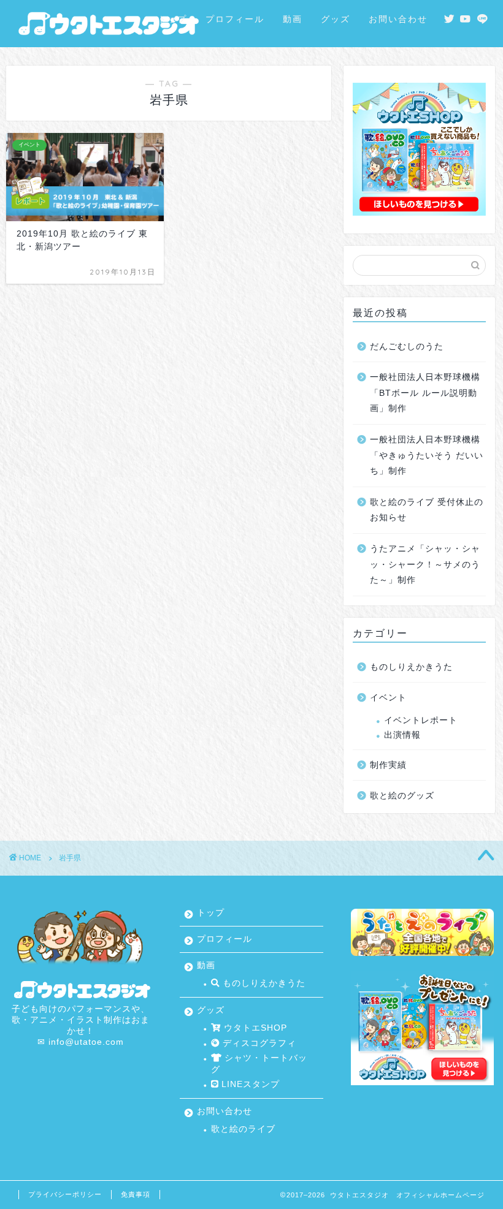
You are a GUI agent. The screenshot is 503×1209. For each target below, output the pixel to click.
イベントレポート (421, 720)
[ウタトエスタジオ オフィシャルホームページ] (106, 39)
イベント (388, 697)
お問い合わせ (398, 19)
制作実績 (388, 765)
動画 (292, 19)
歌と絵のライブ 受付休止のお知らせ (426, 510)
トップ (172, 19)
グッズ (335, 19)
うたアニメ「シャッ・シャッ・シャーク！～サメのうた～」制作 (425, 564)
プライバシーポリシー (65, 1194)
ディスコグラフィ (258, 1043)
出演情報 (402, 735)
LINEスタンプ (249, 1084)
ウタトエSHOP (254, 1028)
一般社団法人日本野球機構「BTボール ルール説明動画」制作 (425, 393)
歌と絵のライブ (243, 1129)
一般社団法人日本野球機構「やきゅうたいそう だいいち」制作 (426, 455)
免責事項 (135, 1194)
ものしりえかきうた (411, 667)
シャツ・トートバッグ (259, 1063)
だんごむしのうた (406, 346)
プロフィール (234, 19)
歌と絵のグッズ (402, 795)
